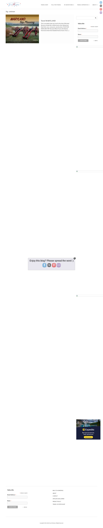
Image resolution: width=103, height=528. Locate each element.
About (95, 4)
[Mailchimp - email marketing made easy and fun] (95, 40)
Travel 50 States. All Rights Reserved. (56, 523)
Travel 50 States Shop (59, 504)
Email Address (82, 28)
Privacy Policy (57, 501)
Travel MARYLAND (48, 21)
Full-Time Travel (56, 4)
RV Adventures (68, 4)
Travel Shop (44, 4)
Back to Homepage (58, 490)
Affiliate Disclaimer (58, 498)
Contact (55, 496)
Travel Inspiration (83, 4)
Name (80, 34)
